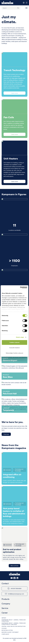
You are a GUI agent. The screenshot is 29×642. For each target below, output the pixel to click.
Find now (6, 434)
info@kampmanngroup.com (16, 594)
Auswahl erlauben (14, 347)
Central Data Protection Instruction (13, 626)
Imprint (4, 618)
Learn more (14, 93)
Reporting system (7, 630)
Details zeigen (20, 337)
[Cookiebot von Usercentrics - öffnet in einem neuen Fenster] (20, 287)
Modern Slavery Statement (10, 632)
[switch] (25, 320)
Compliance (5, 634)
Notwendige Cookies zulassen (14, 353)
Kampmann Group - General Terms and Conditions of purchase (14, 624)
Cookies (4, 628)
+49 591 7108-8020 (15, 588)
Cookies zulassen (15, 342)
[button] (26, 8)
